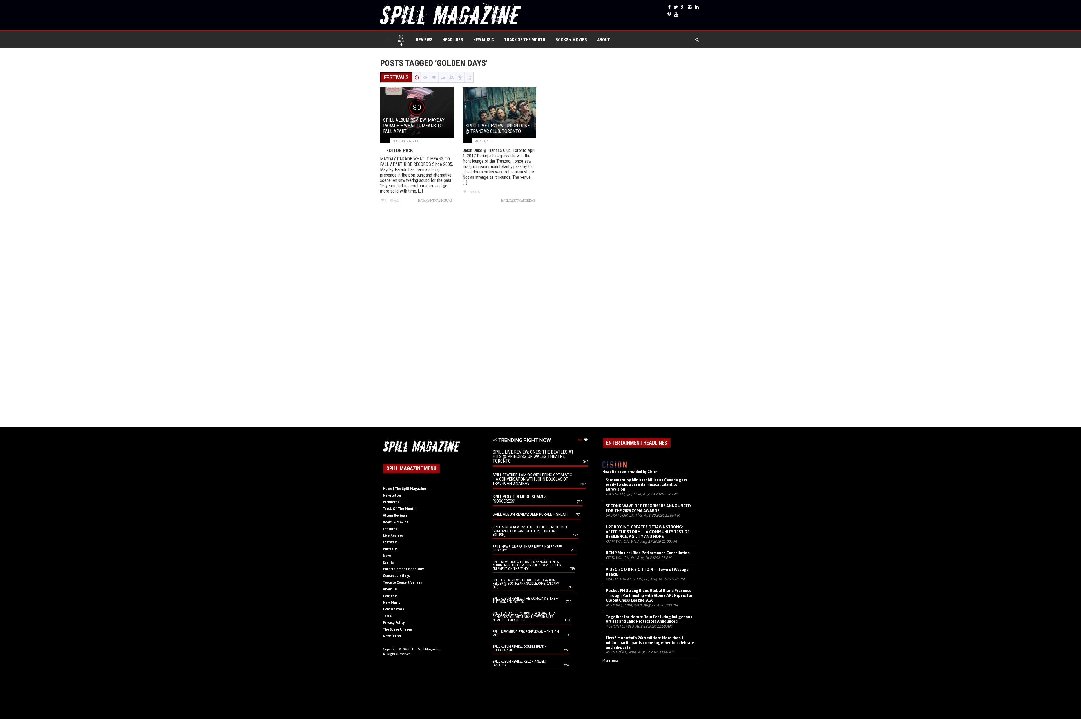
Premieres (391, 502)
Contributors (393, 609)
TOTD (387, 616)
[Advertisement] (540, 317)
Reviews (424, 39)
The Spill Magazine (426, 649)
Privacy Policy (394, 623)
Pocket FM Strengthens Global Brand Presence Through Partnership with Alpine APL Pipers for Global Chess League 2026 (649, 595)
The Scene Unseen (397, 629)
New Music (483, 39)
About (603, 39)
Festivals (390, 542)
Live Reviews (393, 535)
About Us (390, 589)
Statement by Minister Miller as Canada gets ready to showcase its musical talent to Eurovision (646, 485)
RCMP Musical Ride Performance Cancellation (648, 553)
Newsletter (392, 495)
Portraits (390, 549)
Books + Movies (571, 39)
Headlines (453, 39)
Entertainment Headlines (404, 569)
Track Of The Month (524, 39)
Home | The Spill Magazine (404, 489)
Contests (390, 596)
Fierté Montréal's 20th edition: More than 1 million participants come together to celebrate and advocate (650, 643)
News (387, 556)
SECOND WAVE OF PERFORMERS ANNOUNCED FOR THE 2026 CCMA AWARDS (648, 508)
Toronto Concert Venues (402, 582)
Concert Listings (396, 576)
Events (388, 562)
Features (390, 529)
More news (610, 660)
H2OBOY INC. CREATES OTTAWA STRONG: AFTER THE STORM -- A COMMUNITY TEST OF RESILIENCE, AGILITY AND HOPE (647, 532)
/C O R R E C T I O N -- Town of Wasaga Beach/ (647, 572)
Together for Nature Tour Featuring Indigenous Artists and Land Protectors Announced (649, 619)
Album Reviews (395, 515)
